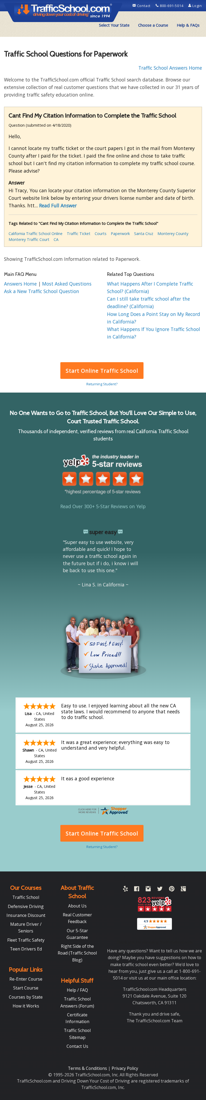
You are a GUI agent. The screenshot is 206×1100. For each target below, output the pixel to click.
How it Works (26, 1006)
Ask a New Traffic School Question (41, 291)
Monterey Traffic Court (29, 239)
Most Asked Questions (66, 283)
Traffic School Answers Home (170, 68)
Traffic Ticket (78, 233)
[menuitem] (114, 25)
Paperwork (120, 233)
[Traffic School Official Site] (63, 12)
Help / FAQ (77, 990)
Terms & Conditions (88, 1068)
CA (56, 239)
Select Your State (114, 25)
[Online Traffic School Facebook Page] (136, 890)
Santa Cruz (143, 233)
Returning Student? (101, 384)
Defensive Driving (26, 906)
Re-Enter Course (25, 979)
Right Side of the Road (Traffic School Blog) (77, 953)
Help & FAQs (188, 25)
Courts (100, 233)
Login (196, 5)
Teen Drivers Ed (26, 949)
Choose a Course (153, 25)
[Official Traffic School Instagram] (148, 890)
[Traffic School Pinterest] (171, 890)
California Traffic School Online (35, 233)
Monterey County (172, 233)
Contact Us (77, 1046)
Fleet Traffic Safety (26, 940)
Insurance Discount (25, 915)
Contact (144, 5)
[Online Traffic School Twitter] (160, 890)
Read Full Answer (58, 205)
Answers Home (21, 283)
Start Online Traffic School (102, 370)
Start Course (25, 988)
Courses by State (26, 997)
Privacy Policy (125, 1068)
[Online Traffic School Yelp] (125, 890)
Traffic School (25, 897)
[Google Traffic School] (183, 890)
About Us (77, 906)
